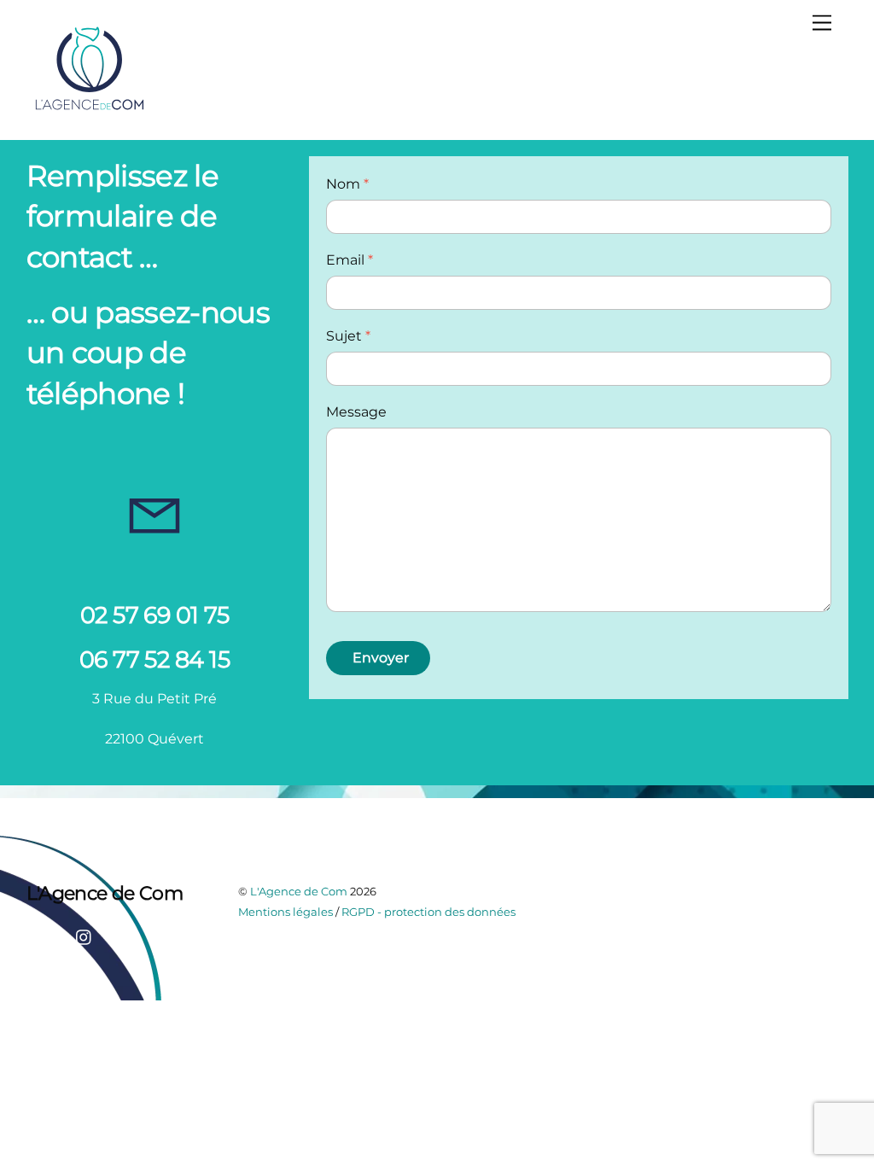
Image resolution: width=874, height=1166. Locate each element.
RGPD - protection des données (428, 911)
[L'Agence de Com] (90, 108)
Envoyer (381, 658)
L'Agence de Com (298, 891)
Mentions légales (285, 911)
